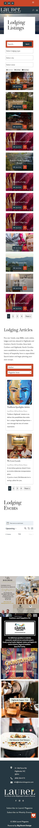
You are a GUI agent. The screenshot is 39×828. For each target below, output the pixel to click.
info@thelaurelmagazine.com (23, 782)
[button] (19, 367)
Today (19, 534)
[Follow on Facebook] (5, 3)
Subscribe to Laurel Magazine (20, 808)
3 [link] (17, 488)
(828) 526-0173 (20, 778)
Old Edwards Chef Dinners (19, 734)
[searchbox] (19, 51)
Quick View (18, 86)
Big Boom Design (24, 825)
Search (27, 44)
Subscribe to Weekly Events (19, 812)
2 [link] (13, 488)
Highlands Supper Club (19, 700)
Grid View (10, 70)
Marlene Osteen (23, 411)
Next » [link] (27, 488)
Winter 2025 (13, 411)
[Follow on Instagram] (9, 3)
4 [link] (21, 488)
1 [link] (9, 488)
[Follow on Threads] (12, 3)
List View (18, 70)
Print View (25, 70)
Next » (28, 316)
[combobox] (19, 51)
